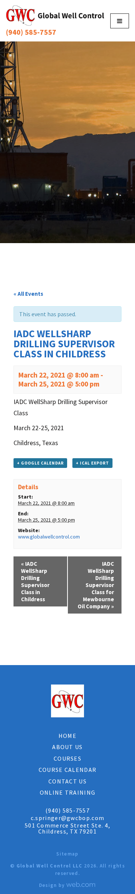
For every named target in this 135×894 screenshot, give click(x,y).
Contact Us (67, 781)
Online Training (68, 792)
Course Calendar (68, 769)
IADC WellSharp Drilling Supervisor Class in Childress (35, 581)
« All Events (28, 293)
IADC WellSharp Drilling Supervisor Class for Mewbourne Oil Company (96, 585)
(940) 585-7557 (31, 32)
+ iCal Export (92, 463)
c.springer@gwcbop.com (67, 818)
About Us (67, 747)
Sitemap (67, 854)
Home (67, 735)
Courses (67, 758)
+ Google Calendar (40, 463)
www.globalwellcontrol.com (49, 536)
